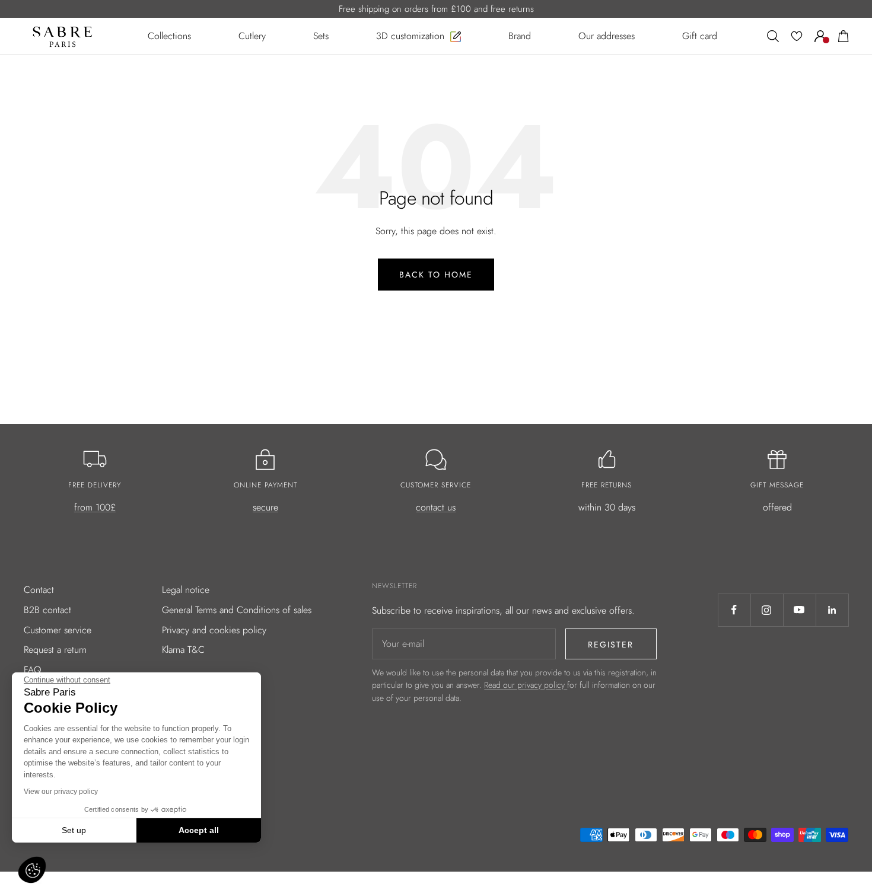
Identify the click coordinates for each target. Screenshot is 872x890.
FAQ (33, 670)
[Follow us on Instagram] (766, 610)
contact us (436, 507)
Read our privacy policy (525, 685)
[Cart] (843, 36)
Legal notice (185, 589)
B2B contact (47, 610)
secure (265, 507)
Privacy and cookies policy (214, 630)
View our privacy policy (61, 791)
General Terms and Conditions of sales (236, 610)
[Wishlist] (797, 36)
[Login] (820, 36)
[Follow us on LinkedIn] (832, 610)
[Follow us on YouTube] (799, 610)
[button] (32, 870)
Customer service (57, 630)
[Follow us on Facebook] (734, 610)
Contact (39, 589)
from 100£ (95, 507)
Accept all (199, 830)
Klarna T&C (183, 649)
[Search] (773, 36)
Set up (74, 830)
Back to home (436, 274)
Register (611, 644)
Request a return (55, 649)
